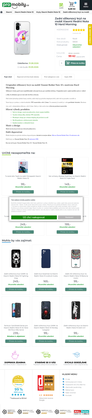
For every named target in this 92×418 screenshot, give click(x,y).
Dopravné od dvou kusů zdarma (28, 77)
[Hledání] (61, 5)
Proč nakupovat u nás (51, 77)
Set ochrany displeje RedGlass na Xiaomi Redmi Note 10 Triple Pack (67, 177)
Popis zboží (8, 77)
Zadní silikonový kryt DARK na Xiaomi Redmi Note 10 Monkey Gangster (46, 328)
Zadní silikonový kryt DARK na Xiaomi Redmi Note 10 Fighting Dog (16, 276)
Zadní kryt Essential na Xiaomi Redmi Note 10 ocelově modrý (46, 275)
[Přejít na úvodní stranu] (15, 5)
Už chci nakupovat (34, 217)
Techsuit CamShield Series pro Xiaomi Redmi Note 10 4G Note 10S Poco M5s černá (16, 328)
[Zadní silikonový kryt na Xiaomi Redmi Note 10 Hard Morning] (22, 37)
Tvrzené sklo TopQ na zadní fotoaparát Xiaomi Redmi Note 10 (23, 177)
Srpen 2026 (68, 77)
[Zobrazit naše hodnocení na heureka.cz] (18, 399)
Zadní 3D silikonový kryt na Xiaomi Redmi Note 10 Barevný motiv (76, 276)
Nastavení (69, 217)
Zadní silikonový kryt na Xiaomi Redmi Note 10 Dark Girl (76, 327)
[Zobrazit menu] (86, 5)
